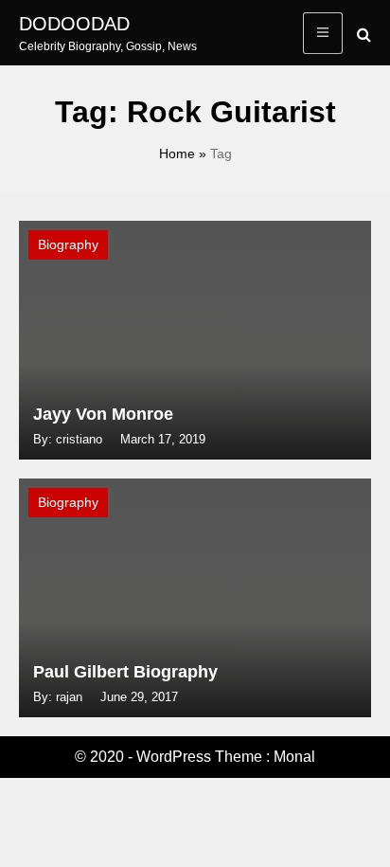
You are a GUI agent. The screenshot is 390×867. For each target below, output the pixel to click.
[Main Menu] (323, 33)
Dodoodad (74, 23)
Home (177, 153)
